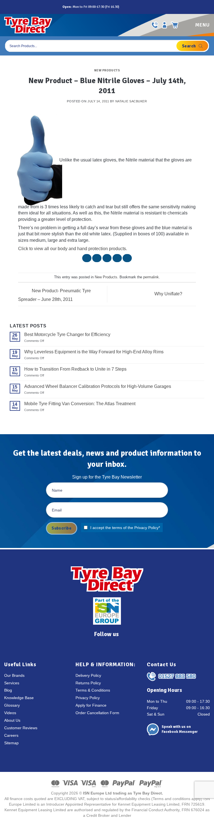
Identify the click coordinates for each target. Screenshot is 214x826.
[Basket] (175, 24)
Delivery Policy (88, 675)
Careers (11, 735)
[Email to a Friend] (107, 258)
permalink (151, 277)
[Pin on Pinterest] (117, 258)
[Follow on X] (136, 6)
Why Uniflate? (168, 293)
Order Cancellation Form (97, 713)
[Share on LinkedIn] (127, 258)
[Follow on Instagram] (130, 6)
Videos (10, 713)
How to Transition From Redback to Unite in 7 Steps (75, 369)
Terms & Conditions (93, 690)
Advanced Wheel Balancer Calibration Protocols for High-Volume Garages (97, 386)
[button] (197, 24)
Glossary (12, 705)
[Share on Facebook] (86, 258)
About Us (12, 720)
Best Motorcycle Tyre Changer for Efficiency (67, 334)
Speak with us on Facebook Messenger (180, 729)
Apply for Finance (91, 705)
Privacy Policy (146, 527)
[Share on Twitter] (96, 258)
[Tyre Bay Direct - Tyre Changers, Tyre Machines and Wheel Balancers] (28, 25)
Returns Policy (88, 683)
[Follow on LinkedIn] (142, 6)
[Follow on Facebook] (124, 6)
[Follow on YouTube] (148, 6)
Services (11, 683)
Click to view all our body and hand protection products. (72, 248)
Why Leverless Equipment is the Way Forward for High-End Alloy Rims (94, 351)
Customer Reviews (20, 728)
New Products (107, 70)
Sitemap (11, 743)
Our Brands (14, 675)
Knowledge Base (19, 698)
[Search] (192, 46)
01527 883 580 (177, 676)
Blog (8, 690)
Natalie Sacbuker (131, 101)
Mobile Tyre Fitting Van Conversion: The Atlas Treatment (79, 403)
